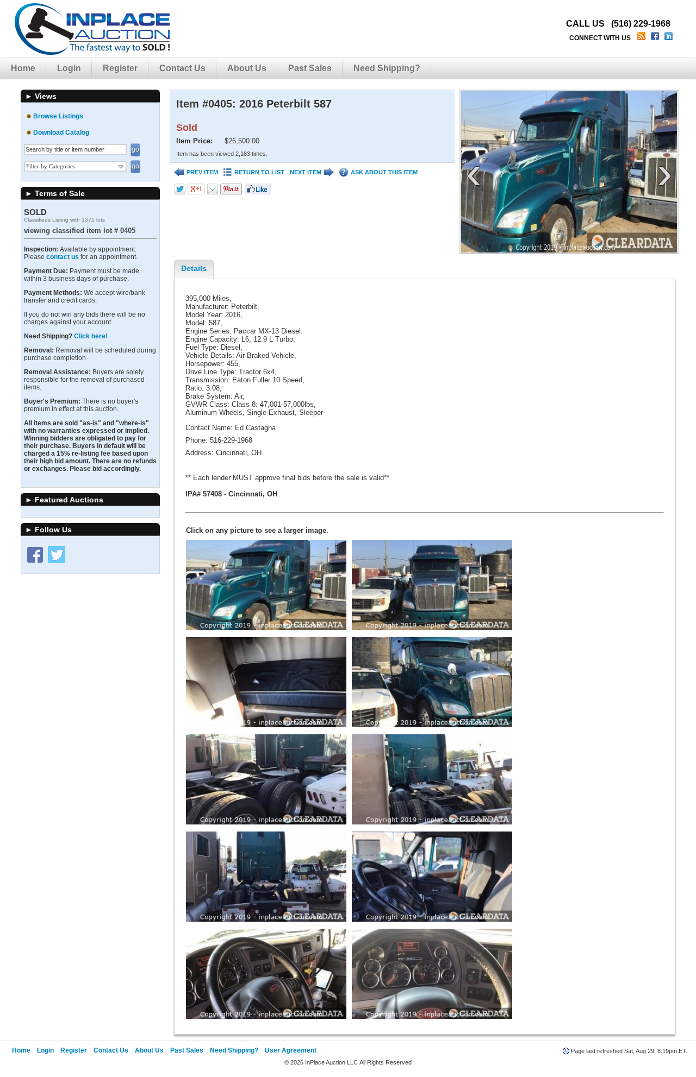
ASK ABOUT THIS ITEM (384, 172)
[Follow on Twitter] (56, 554)
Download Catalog (61, 132)
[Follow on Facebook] (35, 554)
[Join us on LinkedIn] (669, 38)
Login (69, 68)
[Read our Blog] (642, 38)
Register (120, 68)
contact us (62, 257)
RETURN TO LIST (259, 172)
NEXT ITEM (305, 172)
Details (194, 268)
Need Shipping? (386, 68)
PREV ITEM (202, 172)
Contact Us (182, 68)
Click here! (91, 336)
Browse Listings (58, 116)
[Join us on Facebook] (656, 38)
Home (23, 68)
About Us (246, 68)
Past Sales (310, 68)
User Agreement (290, 1050)
